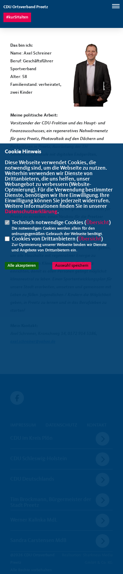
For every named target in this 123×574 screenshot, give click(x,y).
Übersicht (97, 223)
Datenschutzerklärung (31, 212)
